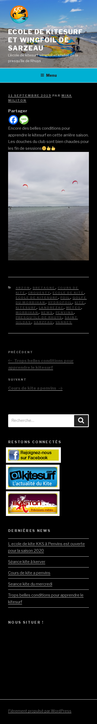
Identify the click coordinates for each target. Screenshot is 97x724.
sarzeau (43, 322)
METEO (73, 308)
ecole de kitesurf (37, 297)
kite (80, 302)
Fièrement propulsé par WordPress (39, 711)
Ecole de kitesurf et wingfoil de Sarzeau (45, 40)
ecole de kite (68, 293)
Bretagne (44, 288)
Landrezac (51, 308)
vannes (64, 322)
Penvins (65, 312)
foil (65, 297)
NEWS (47, 312)
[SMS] (24, 120)
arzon (23, 288)
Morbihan (27, 312)
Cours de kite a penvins (29, 572)
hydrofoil (60, 302)
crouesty (39, 293)
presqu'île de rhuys (39, 317)
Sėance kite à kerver (26, 561)
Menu (51, 75)
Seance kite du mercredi (30, 584)
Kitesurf (26, 308)
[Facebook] (13, 120)
